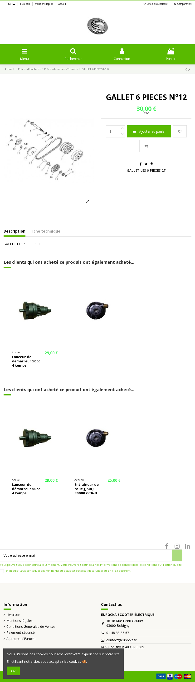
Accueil (62, 3)
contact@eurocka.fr (121, 640)
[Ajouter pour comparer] (146, 146)
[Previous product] (186, 69)
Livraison (25, 3)
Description (14, 231)
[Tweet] (146, 164)
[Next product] (189, 69)
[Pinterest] (152, 164)
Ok (13, 671)
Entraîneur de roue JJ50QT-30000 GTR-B (86, 488)
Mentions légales (44, 3)
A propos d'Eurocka (21, 638)
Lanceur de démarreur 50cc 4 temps (26, 361)
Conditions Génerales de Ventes (30, 626)
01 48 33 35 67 (117, 632)
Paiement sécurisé (20, 632)
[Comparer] (59, 289)
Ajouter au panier (152, 131)
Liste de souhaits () (157, 3)
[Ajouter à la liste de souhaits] (180, 131)
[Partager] (140, 164)
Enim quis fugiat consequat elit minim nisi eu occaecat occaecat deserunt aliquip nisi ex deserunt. (68, 570)
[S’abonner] (177, 555)
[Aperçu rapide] (59, 298)
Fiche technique (45, 231)
